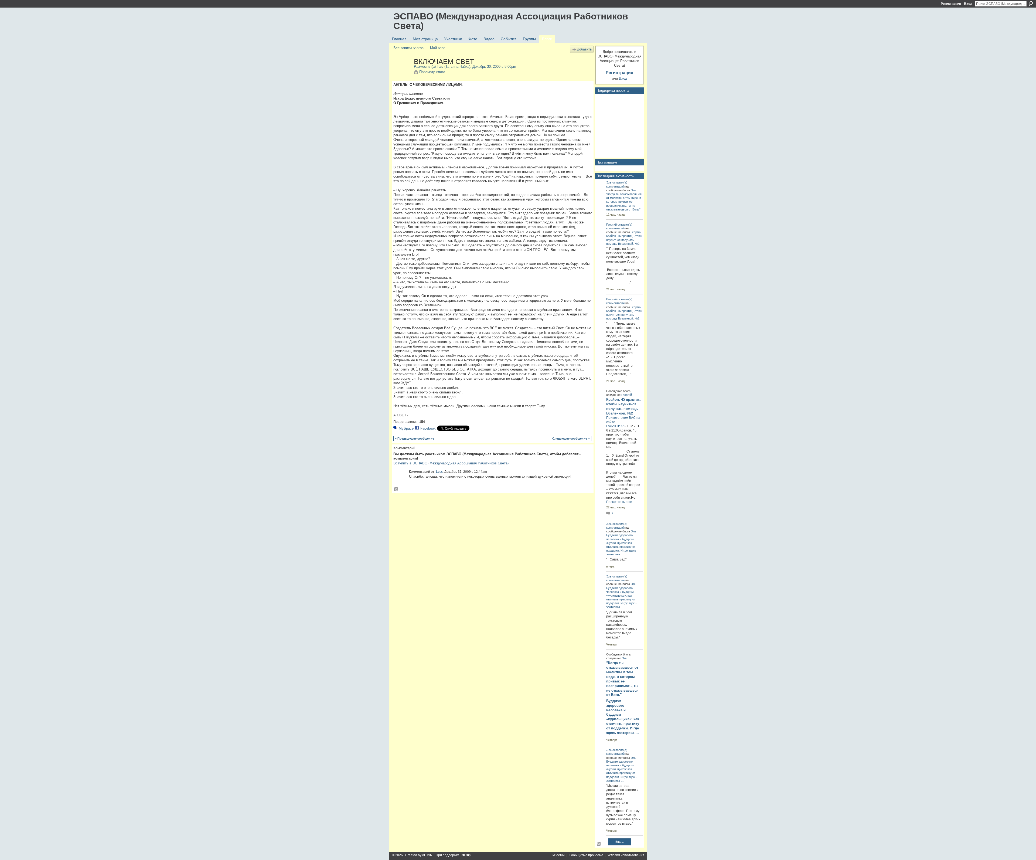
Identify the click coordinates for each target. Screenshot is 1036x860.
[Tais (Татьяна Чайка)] (402, 72)
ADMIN (427, 855)
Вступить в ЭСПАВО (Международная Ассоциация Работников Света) (451, 463)
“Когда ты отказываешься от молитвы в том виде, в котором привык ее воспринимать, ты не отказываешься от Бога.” (624, 201)
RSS (396, 489)
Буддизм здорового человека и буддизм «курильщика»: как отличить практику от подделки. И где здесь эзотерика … (622, 717)
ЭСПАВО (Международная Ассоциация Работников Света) (510, 21)
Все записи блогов (408, 48)
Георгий (611, 224)
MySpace (406, 428)
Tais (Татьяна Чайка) (453, 66)
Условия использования (625, 855)
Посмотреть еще (619, 502)
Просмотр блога (432, 72)
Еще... (619, 841)
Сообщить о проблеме (586, 855)
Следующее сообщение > (570, 438)
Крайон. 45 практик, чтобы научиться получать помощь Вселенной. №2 (624, 239)
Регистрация (951, 4)
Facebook (428, 428)
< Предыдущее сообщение (414, 438)
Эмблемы (557, 855)
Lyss (439, 472)
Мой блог (437, 48)
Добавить (584, 49)
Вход (968, 4)
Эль (609, 182)
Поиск (1031, 3)
